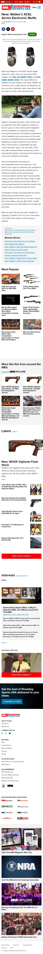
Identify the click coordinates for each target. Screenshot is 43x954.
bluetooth (8, 234)
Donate (26, 2)
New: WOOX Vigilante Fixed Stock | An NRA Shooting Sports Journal (10, 389)
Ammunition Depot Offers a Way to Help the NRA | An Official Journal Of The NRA (20, 610)
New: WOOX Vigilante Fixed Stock (20, 463)
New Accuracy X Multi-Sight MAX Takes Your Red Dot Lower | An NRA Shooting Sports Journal (32, 412)
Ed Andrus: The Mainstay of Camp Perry (13, 525)
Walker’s (32, 218)
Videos (4, 754)
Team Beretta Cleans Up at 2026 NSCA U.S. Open (12, 512)
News (3, 24)
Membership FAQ (7, 778)
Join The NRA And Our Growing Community (20, 880)
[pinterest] (12, 28)
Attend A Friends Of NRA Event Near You (19, 937)
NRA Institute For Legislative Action (13, 761)
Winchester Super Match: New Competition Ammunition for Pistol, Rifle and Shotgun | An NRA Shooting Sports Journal (10, 414)
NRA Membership (7, 772)
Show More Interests (26, 675)
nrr (21, 232)
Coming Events (6, 745)
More (14, 432)
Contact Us (5, 724)
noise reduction (28, 232)
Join (16, 2)
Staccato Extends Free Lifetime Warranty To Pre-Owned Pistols (14, 499)
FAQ (12, 948)
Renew (21, 2)
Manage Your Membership (10, 781)
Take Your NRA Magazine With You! (17, 852)
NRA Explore (6, 764)
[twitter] (8, 28)
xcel (11, 232)
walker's (16, 232)
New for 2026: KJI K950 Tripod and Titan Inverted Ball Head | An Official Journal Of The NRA (21, 619)
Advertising (5, 726)
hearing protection (21, 230)
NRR (34, 144)
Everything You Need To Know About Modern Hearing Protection (20, 254)
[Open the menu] (39, 7)
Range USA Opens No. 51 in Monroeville (12, 539)
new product (9, 230)
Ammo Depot (21, 615)
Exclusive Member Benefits (10, 775)
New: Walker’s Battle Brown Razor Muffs (21, 258)
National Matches (10, 650)
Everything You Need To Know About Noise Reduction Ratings (20, 242)
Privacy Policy (5, 945)
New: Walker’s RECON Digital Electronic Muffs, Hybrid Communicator (21, 248)
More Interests (21, 576)
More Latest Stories (26, 556)
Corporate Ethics (27, 945)
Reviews (4, 751)
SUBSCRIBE (12, 701)
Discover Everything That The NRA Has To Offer (19, 908)
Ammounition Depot (9, 615)
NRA (27, 615)
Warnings (4, 948)
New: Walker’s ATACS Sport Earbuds (19, 261)
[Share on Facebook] (3, 28)
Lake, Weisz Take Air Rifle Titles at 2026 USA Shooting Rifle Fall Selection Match (14, 486)
